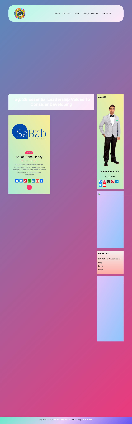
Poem (100, 270)
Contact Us (106, 13)
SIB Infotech (87, 420)
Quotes (94, 13)
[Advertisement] (66, 55)
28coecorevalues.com (29, 161)
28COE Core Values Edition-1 (109, 259)
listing (29, 153)
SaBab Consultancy (29, 157)
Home (57, 13)
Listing (86, 13)
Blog (77, 13)
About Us (66, 13)
